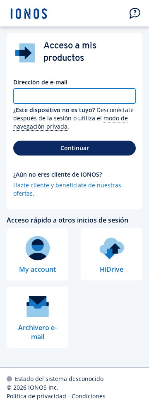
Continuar (74, 148)
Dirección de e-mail (40, 82)
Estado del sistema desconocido (59, 379)
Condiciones (89, 396)
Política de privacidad (36, 396)
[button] (134, 13)
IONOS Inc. (43, 387)
